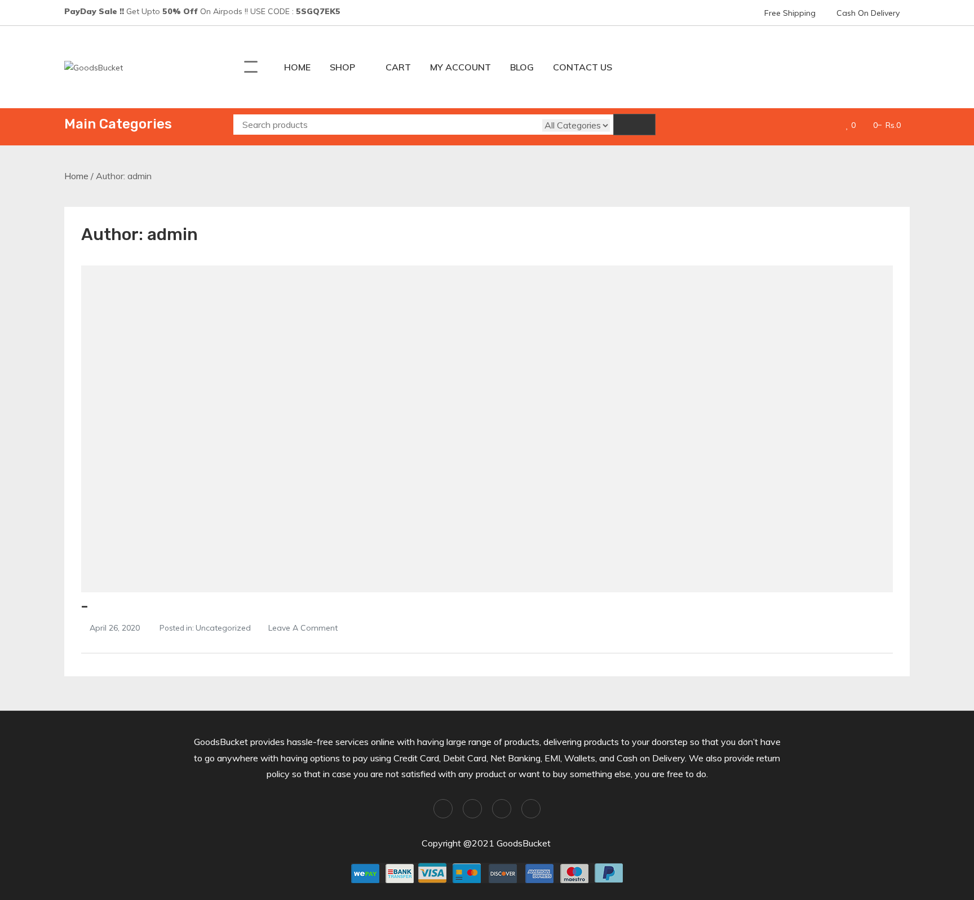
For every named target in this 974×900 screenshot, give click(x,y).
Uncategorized (223, 628)
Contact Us (582, 67)
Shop (342, 67)
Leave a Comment (303, 628)
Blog (522, 67)
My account (460, 67)
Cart (398, 67)
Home (297, 67)
